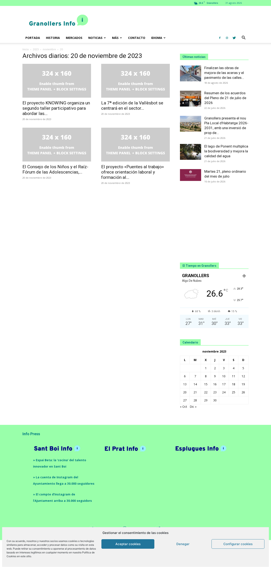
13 (185, 384)
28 (195, 400)
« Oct (183, 407)
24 (223, 392)
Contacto (136, 38)
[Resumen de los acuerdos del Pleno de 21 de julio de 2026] (190, 99)
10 (223, 376)
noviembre (49, 49)
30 (215, 400)
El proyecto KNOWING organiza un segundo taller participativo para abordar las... (56, 108)
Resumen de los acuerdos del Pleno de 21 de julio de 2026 (225, 98)
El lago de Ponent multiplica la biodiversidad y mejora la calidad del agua (226, 151)
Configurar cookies (238, 544)
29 (205, 400)
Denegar (182, 544)
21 (195, 392)
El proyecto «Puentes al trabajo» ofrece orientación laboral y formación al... (132, 172)
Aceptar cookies (128, 544)
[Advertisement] (171, 21)
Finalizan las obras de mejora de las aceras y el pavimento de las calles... (224, 73)
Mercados (74, 38)
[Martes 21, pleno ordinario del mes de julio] (190, 175)
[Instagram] (227, 38)
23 (215, 392)
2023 (36, 49)
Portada (32, 38)
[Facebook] (220, 38)
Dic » (193, 407)
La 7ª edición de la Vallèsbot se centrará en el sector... (132, 105)
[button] (243, 38)
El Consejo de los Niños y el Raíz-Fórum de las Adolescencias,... (55, 169)
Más (115, 38)
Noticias (95, 38)
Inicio (25, 49)
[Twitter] (234, 38)
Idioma (156, 38)
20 (185, 392)
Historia (53, 38)
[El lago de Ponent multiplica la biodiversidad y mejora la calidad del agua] (190, 152)
